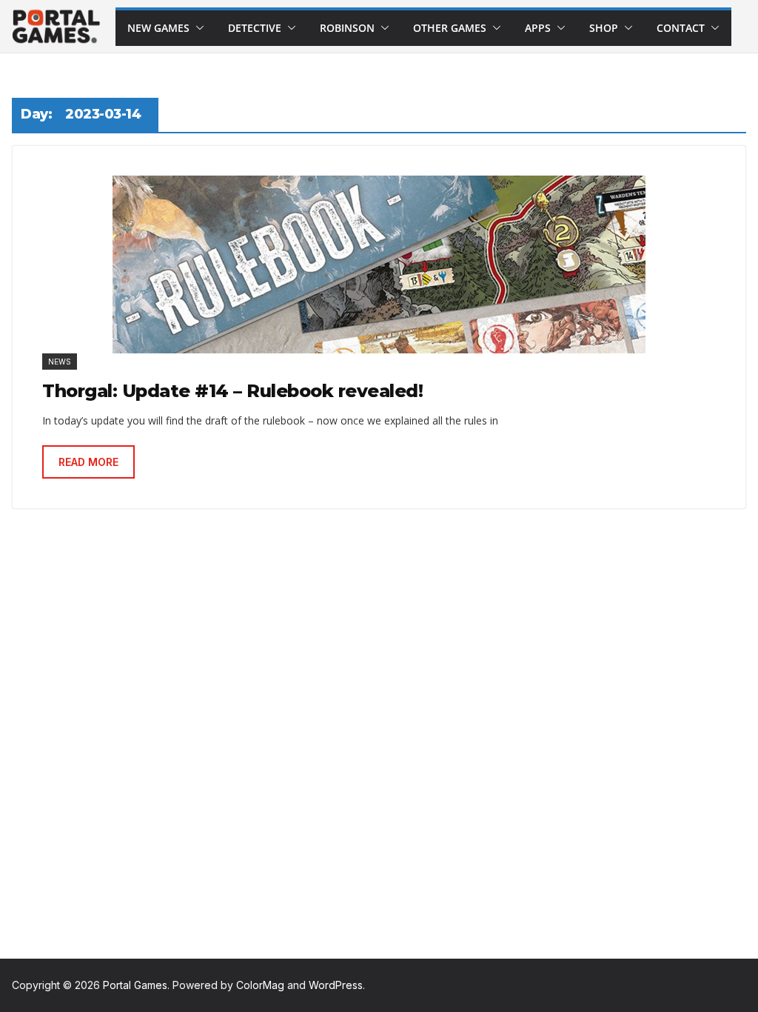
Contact (681, 28)
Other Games (449, 28)
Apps (538, 28)
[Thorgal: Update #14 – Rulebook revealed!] (379, 264)
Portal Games (135, 985)
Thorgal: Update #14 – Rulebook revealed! (232, 391)
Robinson (347, 28)
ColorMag (260, 985)
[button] (197, 28)
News (59, 361)
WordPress (336, 985)
